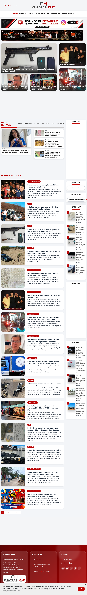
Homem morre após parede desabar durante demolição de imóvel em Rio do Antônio (43, 363)
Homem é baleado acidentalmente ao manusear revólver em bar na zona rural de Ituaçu (80, 365)
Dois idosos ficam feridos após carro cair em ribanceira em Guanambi (43, 252)
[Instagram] (63, 568)
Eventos (37, 571)
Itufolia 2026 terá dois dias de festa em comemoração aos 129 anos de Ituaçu (41, 495)
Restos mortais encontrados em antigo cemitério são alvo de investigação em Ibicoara (80, 408)
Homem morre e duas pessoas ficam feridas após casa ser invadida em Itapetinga (43, 318)
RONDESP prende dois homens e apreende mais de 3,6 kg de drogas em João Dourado (43, 429)
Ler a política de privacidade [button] (11, 591)
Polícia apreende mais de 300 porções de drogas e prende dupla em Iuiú (52, 134)
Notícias (22, 14)
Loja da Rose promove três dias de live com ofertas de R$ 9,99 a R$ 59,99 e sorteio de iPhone (43, 408)
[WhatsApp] (79, 568)
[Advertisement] (44, 105)
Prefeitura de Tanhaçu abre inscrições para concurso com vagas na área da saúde (43, 341)
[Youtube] (67, 568)
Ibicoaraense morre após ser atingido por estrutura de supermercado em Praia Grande (80, 393)
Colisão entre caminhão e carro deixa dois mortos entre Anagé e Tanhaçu (42, 208)
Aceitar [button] (81, 589)
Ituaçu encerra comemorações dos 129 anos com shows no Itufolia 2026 (43, 186)
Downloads (46, 571)
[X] (71, 568)
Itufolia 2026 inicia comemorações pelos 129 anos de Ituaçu (43, 296)
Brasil (64, 14)
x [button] (85, 584)
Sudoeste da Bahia (53, 14)
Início (15, 14)
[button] (5, 58)
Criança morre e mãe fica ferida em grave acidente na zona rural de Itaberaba (42, 473)
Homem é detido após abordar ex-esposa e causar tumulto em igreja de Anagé (43, 230)
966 (15, 513)
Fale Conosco (67, 559)
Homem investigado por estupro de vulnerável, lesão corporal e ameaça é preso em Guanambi (44, 451)
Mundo (71, 14)
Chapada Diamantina (37, 14)
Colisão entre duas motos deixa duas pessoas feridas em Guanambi (44, 385)
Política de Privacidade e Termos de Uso (42, 565)
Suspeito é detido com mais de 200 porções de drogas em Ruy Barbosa (43, 274)
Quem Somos (38, 560)
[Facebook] (75, 568)
